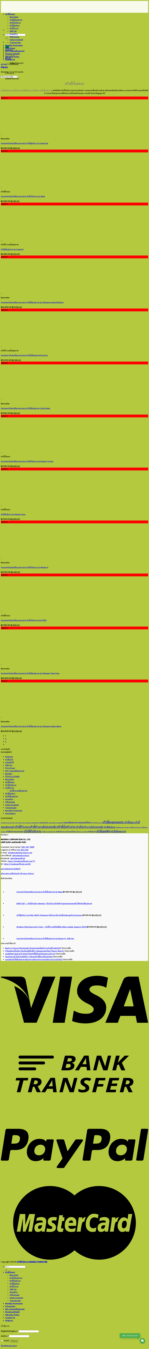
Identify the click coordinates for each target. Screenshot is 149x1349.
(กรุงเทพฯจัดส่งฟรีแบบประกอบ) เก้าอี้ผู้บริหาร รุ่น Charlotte (24, 143)
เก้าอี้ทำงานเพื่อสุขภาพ (18, 790)
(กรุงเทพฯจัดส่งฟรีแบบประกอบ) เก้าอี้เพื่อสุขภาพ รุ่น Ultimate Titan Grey (30, 673)
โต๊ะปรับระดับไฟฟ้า (12, 53)
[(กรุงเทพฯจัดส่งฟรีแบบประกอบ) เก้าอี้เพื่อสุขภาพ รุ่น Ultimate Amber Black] (28, 714)
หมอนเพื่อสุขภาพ (70, 822)
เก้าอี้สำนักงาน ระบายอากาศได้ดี (65, 832)
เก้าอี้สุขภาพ (91, 831)
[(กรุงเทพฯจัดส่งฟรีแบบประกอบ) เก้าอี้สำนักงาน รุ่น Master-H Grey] (28, 449)
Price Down (10, 48)
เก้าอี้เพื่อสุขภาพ (16, 19)
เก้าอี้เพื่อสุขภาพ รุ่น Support (12, 249)
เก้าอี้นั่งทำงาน (66, 826)
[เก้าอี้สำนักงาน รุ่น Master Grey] (28, 502)
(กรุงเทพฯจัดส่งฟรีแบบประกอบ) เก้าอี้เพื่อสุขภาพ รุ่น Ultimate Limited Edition (32, 302)
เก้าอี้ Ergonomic (98, 823)
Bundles (8, 773)
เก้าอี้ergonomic (113, 822)
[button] (74, 133)
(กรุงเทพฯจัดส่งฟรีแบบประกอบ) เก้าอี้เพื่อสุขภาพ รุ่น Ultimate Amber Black (31, 726)
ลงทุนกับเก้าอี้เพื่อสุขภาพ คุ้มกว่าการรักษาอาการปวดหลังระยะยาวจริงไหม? (34, 959)
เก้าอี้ (92, 823)
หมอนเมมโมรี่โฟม (84, 822)
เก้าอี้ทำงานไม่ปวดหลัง (43, 827)
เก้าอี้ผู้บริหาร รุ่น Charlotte (122, 827)
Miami (20, 823)
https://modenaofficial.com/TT (21, 861)
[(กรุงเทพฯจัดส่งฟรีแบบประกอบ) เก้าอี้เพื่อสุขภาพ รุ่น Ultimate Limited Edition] (28, 290)
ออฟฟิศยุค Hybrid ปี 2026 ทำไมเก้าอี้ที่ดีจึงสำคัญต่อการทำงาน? (30, 953)
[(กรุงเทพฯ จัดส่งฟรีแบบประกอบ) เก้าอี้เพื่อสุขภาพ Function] (28, 343)
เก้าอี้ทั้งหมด (10, 14)
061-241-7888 (28, 847)
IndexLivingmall (16, 39)
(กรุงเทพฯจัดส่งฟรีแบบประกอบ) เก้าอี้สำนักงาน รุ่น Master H (24, 567)
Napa (23, 823)
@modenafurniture (21, 855)
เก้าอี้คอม (35, 90)
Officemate (14, 36)
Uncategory (10, 813)
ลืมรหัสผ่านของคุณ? (9, 1345)
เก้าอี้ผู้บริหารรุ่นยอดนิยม (15, 831)
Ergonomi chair (11, 823)
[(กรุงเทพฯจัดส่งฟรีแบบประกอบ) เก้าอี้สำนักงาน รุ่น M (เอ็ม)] (28, 608)
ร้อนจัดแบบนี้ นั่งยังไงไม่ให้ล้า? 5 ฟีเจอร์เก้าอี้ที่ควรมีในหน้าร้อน (29, 956)
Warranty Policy (12, 56)
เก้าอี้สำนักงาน (15, 22)
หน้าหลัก (4, 64)
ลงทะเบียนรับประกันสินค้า (11, 868)
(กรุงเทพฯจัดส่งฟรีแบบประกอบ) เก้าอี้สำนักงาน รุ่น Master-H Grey (27, 461)
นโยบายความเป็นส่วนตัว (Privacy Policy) (17, 873)
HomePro (14, 34)
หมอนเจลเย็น (59, 823)
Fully (16, 823)
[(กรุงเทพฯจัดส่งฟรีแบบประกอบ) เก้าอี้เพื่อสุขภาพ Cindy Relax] (28, 396)
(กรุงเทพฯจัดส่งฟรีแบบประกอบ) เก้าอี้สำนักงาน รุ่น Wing (23, 196)
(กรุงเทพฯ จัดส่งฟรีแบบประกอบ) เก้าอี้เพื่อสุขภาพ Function (24, 355)
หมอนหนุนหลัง (52, 823)
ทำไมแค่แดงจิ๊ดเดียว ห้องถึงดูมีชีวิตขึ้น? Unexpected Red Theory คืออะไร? (34, 951)
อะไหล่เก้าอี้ (9, 762)
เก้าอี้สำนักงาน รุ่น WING (81, 832)
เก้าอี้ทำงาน (14, 28)
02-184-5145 (22, 849)
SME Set (13, 31)
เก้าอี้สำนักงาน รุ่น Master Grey (13, 514)
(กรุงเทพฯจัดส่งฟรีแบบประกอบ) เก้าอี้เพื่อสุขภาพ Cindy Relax (25, 408)
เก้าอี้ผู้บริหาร (15, 25)
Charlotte (3, 823)
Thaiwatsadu (15, 42)
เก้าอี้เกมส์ (9, 759)
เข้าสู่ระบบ (14, 1341)
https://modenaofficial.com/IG (17, 864)
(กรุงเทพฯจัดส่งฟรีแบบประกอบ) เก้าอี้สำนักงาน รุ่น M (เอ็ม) (24, 620)
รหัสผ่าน (5, 1336)
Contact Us (10, 59)
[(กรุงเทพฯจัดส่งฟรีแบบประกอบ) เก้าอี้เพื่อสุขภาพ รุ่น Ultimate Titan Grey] (28, 661)
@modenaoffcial (18, 858)
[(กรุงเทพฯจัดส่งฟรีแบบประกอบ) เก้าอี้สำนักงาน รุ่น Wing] (28, 184)
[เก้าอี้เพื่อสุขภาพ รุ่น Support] (28, 237)
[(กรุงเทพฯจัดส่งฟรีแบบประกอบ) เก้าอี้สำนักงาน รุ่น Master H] (28, 555)
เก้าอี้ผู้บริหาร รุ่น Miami (135, 827)
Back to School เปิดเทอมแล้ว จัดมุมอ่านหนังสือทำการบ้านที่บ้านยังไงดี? (33, 948)
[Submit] (6, 38)
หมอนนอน (28, 823)
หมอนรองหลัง (43, 823)
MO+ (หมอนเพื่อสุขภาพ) (15, 51)
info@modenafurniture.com (20, 852)
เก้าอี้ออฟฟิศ (103, 831)
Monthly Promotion (14, 45)
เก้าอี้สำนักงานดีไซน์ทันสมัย (48, 832)
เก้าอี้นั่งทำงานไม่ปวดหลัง (89, 827)
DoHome (9, 756)
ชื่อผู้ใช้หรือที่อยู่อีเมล (9, 1331)
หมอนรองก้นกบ (35, 823)
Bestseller (14, 17)
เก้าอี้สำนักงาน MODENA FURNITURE (32, 1261)
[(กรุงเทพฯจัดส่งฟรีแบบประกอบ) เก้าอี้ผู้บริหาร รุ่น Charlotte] (28, 131)
